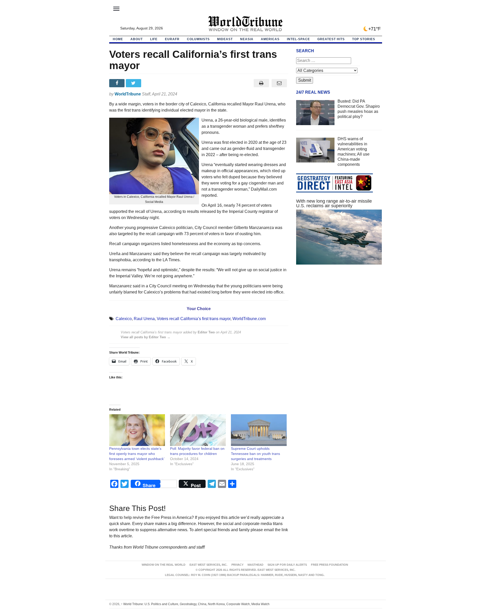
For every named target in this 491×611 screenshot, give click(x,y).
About (136, 39)
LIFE (154, 39)
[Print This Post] (261, 83)
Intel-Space (298, 39)
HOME (118, 39)
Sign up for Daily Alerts (287, 564)
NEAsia (246, 39)
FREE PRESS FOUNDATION (329, 564)
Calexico (124, 319)
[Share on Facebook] (117, 83)
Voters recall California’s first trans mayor (193, 319)
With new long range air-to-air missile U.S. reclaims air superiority (334, 203)
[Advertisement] (339, 317)
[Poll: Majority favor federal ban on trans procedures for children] (198, 430)
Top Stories (363, 39)
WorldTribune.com (249, 319)
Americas (270, 39)
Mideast (225, 39)
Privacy (237, 564)
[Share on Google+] (150, 83)
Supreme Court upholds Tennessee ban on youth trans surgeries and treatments (255, 453)
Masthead (255, 564)
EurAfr (172, 39)
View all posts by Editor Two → (145, 337)
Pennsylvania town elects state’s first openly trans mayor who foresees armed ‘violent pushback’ (136, 453)
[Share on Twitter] (134, 83)
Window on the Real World (163, 564)
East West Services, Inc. (208, 564)
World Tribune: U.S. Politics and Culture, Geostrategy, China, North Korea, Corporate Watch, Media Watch (195, 604)
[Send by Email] (279, 83)
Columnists (198, 39)
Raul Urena (144, 319)
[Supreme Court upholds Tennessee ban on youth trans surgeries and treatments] (259, 430)
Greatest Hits (331, 39)
